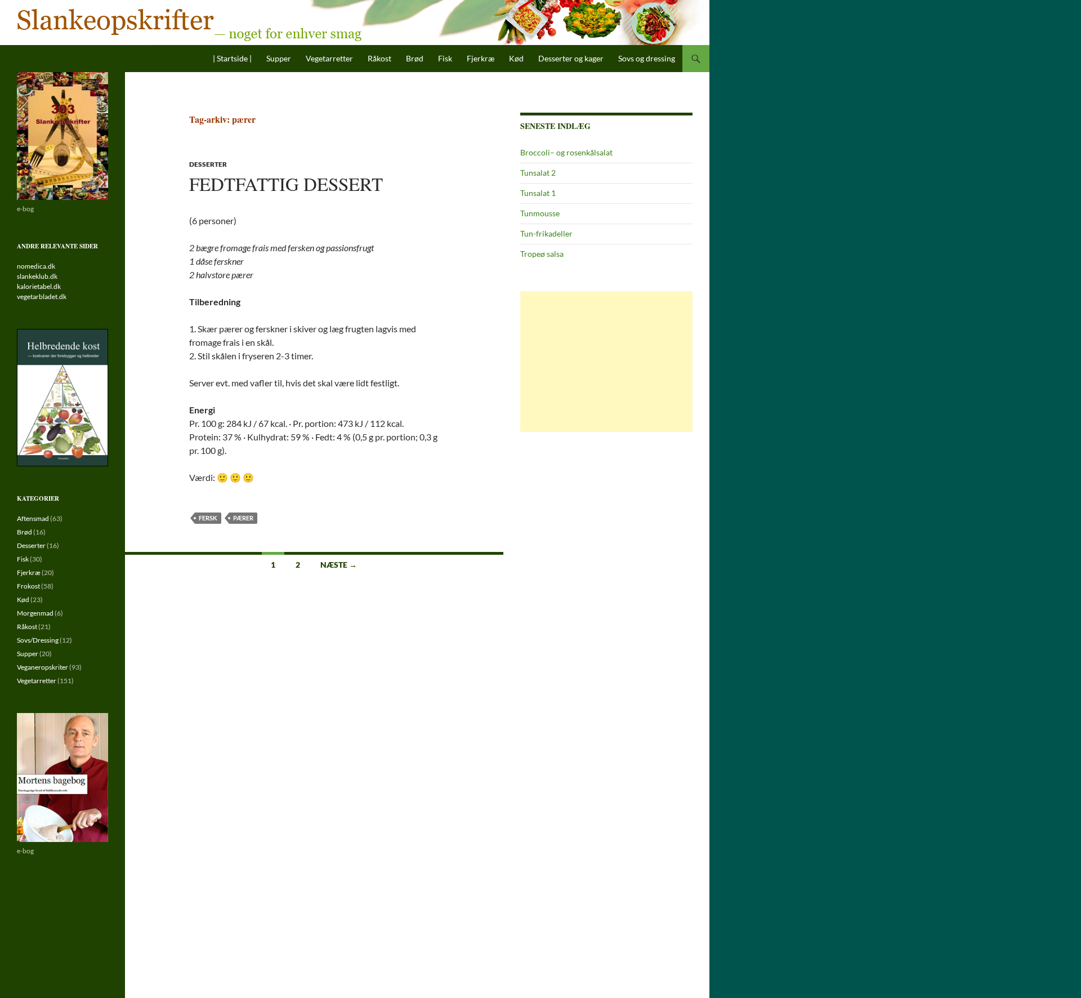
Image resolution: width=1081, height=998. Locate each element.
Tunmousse (540, 213)
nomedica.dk (36, 266)
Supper (278, 58)
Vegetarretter (329, 58)
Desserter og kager (571, 58)
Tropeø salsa (542, 254)
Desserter (208, 164)
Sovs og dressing (646, 58)
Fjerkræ (480, 58)
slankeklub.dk (37, 276)
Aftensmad (33, 518)
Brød (414, 58)
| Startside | (232, 58)
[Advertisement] (606, 361)
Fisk (445, 58)
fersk (208, 518)
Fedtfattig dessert (286, 183)
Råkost (379, 58)
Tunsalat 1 (538, 193)
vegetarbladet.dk (41, 296)
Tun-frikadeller (546, 233)
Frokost (28, 586)
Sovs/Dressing (38, 640)
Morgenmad (35, 613)
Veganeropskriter (42, 667)
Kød (516, 58)
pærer (243, 518)
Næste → (338, 564)
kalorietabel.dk (39, 286)
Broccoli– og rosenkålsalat (566, 152)
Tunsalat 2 (538, 172)
